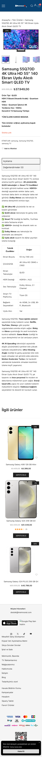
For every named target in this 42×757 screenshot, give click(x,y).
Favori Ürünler (8, 705)
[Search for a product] (31, 5)
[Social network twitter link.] (18, 633)
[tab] (21, 161)
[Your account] (35, 6)
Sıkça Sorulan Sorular (11, 645)
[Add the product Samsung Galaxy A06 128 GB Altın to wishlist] (36, 458)
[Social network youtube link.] (31, 633)
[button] (36, 32)
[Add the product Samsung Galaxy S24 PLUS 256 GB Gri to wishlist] (36, 575)
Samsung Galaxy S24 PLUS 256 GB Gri (21, 581)
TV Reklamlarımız (9, 660)
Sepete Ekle (21, 475)
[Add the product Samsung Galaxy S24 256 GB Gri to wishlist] (36, 514)
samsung (14, 141)
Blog (4, 677)
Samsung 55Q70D (26, 141)
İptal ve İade (7, 649)
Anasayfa (6, 20)
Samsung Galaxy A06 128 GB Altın (21, 464)
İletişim (5, 673)
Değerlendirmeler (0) (13, 167)
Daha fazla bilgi (16, 747)
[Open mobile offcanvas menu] (3, 5)
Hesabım (5, 696)
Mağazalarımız (8, 664)
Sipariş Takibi (8, 701)
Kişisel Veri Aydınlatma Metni (14, 641)
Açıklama (7, 161)
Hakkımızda (7, 669)
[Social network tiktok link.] (24, 633)
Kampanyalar (7, 692)
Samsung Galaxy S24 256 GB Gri (21, 521)
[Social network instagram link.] (11, 633)
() (26, 529)
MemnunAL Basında (10, 656)
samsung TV (6, 143)
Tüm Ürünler (17, 20)
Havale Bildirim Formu (11, 688)
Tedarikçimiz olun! (10, 681)
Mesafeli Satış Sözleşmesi (13, 636)
